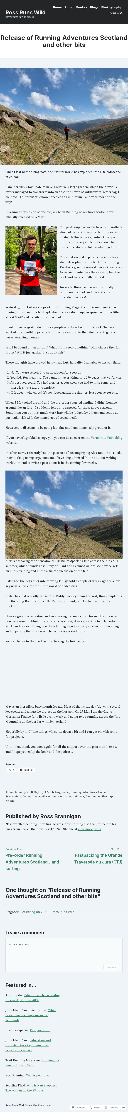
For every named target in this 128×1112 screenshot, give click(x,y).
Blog (93, 7)
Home (57, 7)
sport (113, 796)
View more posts (89, 829)
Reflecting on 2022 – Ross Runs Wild (47, 912)
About (69, 7)
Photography (111, 7)
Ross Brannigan (18, 792)
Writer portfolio (37, 1076)
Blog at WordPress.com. (38, 1105)
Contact (116, 13)
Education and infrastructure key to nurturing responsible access (28, 1045)
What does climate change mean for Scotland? (30, 1015)
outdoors (78, 796)
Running (91, 796)
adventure (15, 796)
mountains (64, 796)
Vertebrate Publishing (106, 438)
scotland (103, 796)
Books (81, 7)
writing (10, 801)
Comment (112, 967)
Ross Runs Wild (25, 12)
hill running (49, 796)
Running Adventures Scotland (89, 792)
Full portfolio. (40, 1030)
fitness (36, 796)
